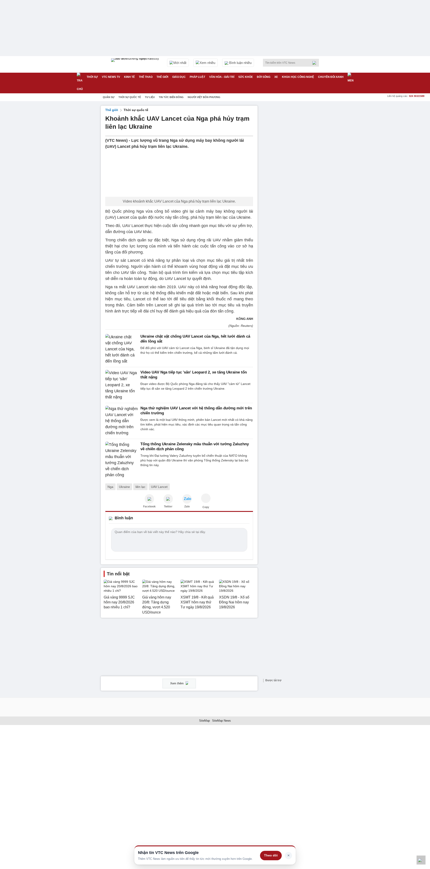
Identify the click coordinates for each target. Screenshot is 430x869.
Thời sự (92, 77)
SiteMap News (221, 720)
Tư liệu (150, 97)
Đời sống (263, 77)
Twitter (168, 506)
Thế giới (162, 77)
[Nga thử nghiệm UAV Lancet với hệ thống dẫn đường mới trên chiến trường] (121, 421)
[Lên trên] (421, 860)
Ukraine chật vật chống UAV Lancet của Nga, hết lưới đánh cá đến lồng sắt (195, 338)
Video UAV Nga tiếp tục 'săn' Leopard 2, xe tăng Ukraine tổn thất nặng (193, 374)
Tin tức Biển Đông (171, 97)
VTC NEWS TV (111, 77)
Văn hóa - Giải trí (221, 77)
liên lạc (140, 487)
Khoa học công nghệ (298, 77)
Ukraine (124, 487)
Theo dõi (271, 855)
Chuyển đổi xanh (331, 77)
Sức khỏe (245, 77)
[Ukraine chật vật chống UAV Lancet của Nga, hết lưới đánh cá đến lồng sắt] (121, 349)
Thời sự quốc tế (129, 97)
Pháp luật (197, 77)
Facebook (149, 506)
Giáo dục (179, 77)
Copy (205, 507)
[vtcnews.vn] (149, 499)
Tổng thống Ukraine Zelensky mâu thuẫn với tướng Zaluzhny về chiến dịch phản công (194, 446)
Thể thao (146, 77)
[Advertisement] (295, 173)
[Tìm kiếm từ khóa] (315, 62)
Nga (110, 487)
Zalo (187, 506)
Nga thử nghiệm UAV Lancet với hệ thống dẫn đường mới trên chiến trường (196, 410)
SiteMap (204, 720)
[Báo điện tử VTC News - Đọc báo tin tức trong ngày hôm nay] (135, 64)
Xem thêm (177, 683)
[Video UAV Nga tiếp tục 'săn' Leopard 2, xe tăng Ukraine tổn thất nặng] (121, 385)
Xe (276, 77)
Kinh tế (129, 77)
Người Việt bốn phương (204, 97)
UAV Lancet (159, 487)
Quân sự (108, 97)
